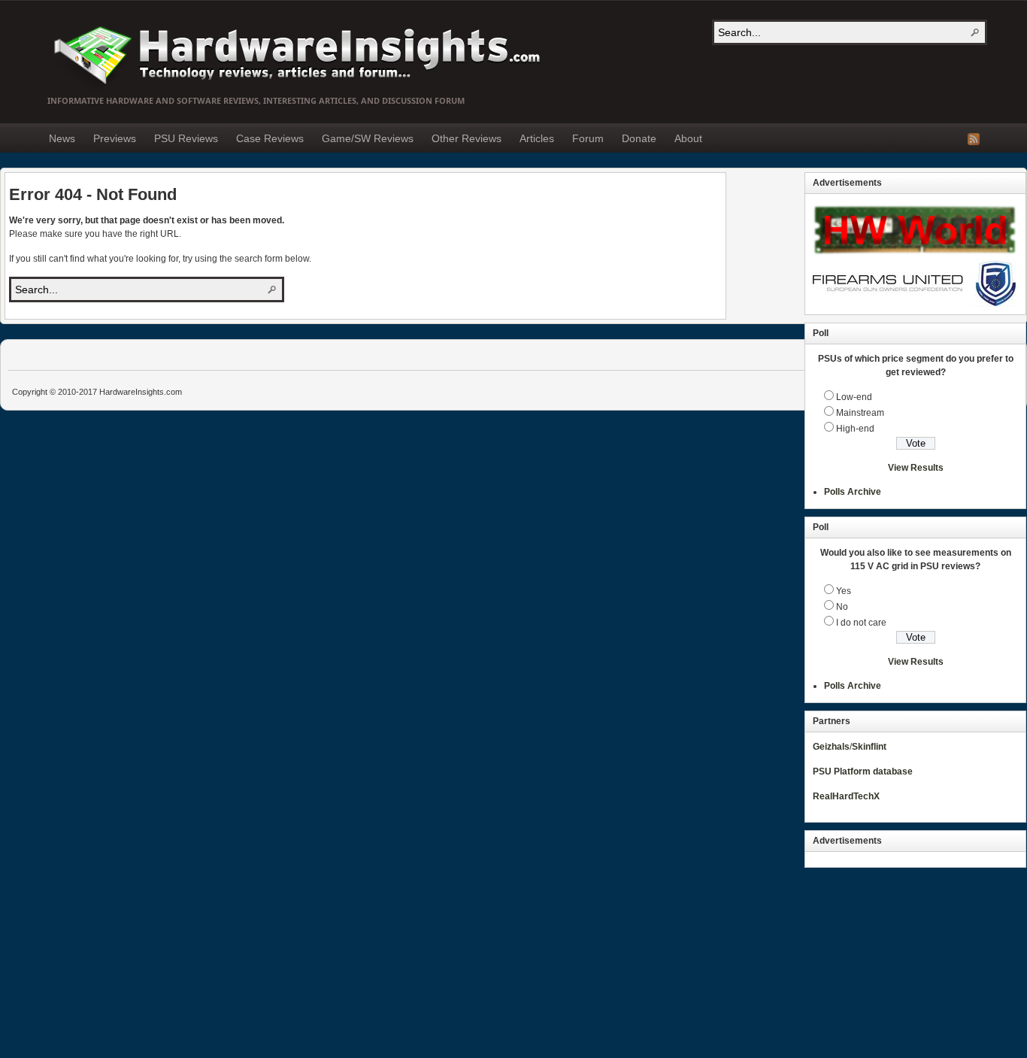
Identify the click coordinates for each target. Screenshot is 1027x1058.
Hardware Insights (295, 54)
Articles (537, 138)
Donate (639, 138)
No (842, 607)
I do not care (861, 622)
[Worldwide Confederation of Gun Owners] (914, 304)
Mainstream (860, 413)
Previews (114, 138)
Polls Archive (852, 492)
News (62, 138)
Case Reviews (270, 138)
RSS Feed (974, 139)
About (688, 138)
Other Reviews (466, 138)
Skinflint (869, 746)
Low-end (854, 397)
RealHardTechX (846, 796)
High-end (855, 428)
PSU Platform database (863, 771)
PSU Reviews (186, 138)
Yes (843, 591)
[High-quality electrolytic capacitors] (914, 256)
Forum (588, 138)
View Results (916, 467)
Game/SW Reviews (368, 138)
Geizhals (831, 746)
